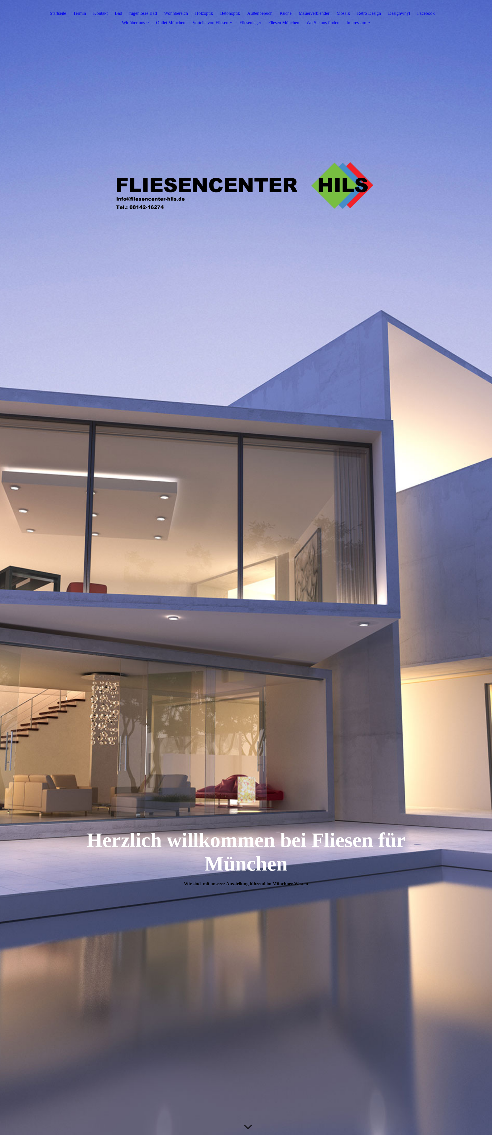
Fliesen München (283, 22)
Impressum (356, 22)
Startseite (58, 13)
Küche (286, 13)
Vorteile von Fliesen (210, 22)
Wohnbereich (176, 13)
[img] (246, 567)
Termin (79, 13)
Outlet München (170, 22)
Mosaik (343, 13)
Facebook (426, 13)
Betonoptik (230, 13)
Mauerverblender (314, 13)
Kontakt (100, 13)
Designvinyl (399, 13)
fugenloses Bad (143, 13)
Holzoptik (204, 13)
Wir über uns (133, 22)
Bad (118, 13)
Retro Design (369, 13)
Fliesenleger (250, 22)
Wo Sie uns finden (322, 22)
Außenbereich (259, 13)
